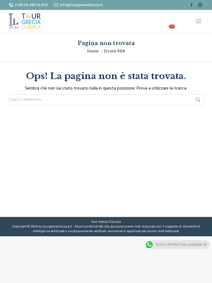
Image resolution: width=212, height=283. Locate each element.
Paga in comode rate (148, 15)
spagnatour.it (135, 26)
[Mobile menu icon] (198, 21)
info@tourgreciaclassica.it (81, 4)
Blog (180, 15)
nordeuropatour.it (97, 26)
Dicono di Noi (108, 15)
